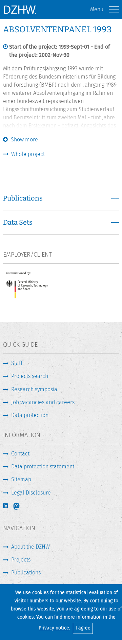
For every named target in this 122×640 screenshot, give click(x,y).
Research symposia (34, 389)
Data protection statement (42, 466)
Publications (26, 572)
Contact (20, 453)
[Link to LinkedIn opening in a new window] (6, 506)
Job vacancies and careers (43, 402)
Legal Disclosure (31, 492)
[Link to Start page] (19, 9)
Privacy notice (54, 628)
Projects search (29, 376)
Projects (20, 559)
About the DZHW (30, 546)
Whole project (28, 154)
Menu (96, 9)
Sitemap (21, 479)
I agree (83, 628)
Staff (16, 363)
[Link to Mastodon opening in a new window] (21, 506)
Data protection (29, 415)
